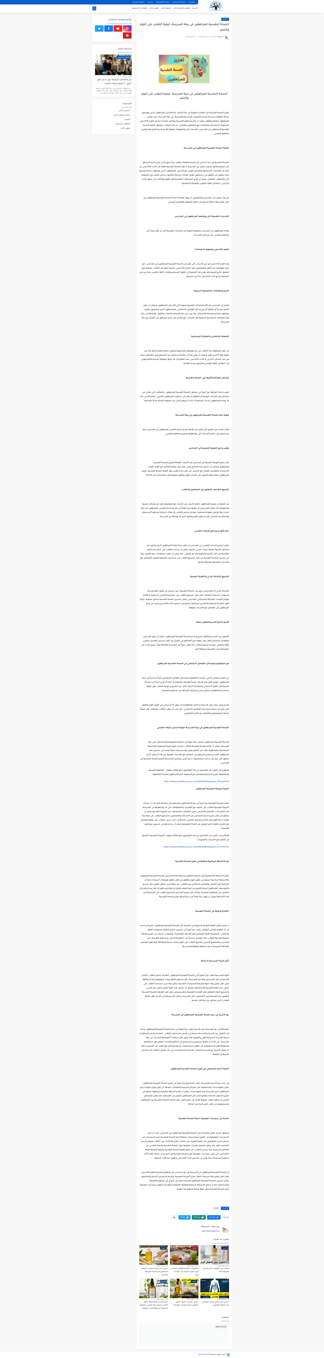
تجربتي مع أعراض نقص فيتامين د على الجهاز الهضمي (215, 1303)
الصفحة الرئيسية (138, 2)
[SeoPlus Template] (228, 1354)
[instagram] (127, 28)
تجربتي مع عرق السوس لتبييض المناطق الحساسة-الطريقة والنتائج (154, 1272)
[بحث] (94, 8)
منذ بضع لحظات (222, 1266)
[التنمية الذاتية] (215, 6)
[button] (214, 1217)
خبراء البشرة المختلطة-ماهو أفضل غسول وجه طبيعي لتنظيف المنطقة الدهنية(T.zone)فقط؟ (153, 1305)
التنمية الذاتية (203, 1354)
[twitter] (99, 28)
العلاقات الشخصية (139, 8)
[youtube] (118, 28)
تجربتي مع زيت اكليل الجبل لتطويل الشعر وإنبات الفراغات (185, 1303)
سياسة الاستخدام (179, 2)
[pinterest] (127, 35)
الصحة (194, 8)
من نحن (150, 2)
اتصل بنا (192, 2)
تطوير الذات (154, 8)
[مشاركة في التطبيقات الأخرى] (174, 1217)
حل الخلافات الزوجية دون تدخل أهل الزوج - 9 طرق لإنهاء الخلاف (114, 82)
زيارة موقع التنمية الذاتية (211, 1231)
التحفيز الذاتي (166, 8)
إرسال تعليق (221, 1327)
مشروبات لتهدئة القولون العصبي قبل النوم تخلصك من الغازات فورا (184, 1272)
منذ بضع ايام (126, 77)
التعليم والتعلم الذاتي (181, 8)
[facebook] (108, 28)
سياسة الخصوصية (162, 2)
